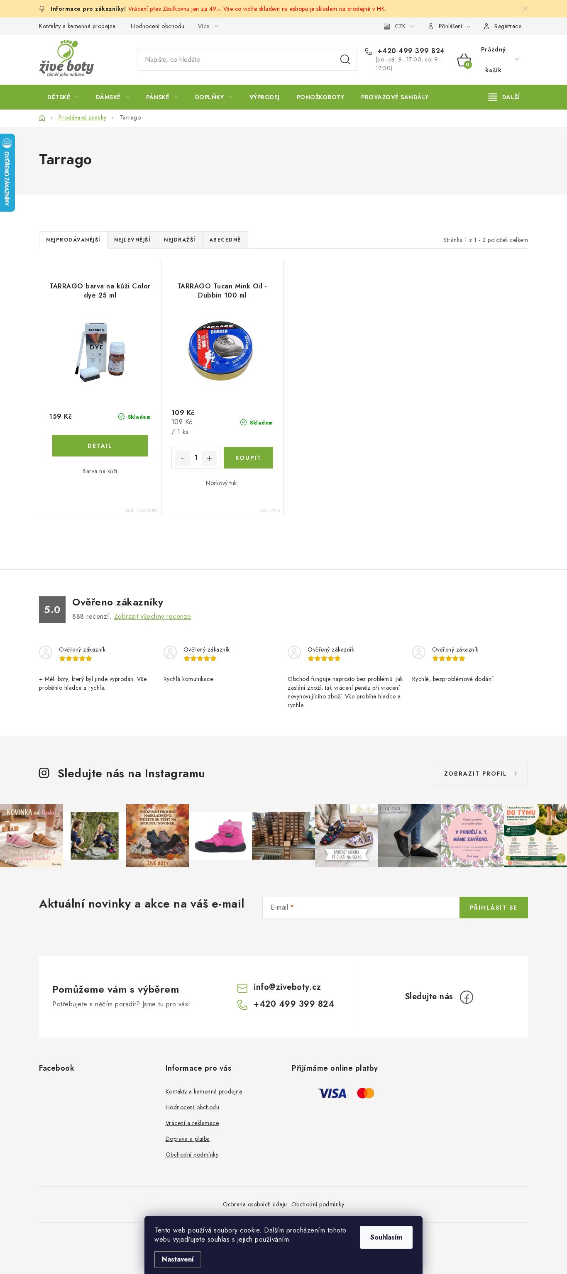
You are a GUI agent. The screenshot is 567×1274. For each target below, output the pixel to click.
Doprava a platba (188, 1139)
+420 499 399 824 (410, 51)
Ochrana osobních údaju (255, 1204)
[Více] (504, 97)
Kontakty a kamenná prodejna (77, 26)
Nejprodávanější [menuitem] (73, 240)
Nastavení (178, 1259)
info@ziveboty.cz (287, 987)
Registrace (507, 26)
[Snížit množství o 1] (182, 458)
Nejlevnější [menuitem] (132, 240)
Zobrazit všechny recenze (152, 616)
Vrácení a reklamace (192, 1123)
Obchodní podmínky (192, 1154)
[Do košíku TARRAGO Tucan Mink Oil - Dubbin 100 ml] (248, 458)
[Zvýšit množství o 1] (209, 458)
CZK (400, 26)
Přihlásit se (494, 907)
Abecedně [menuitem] (225, 240)
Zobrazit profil (475, 773)
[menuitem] (63, 97)
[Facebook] (466, 997)
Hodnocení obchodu (158, 26)
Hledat (345, 60)
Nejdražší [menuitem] (180, 240)
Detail (100, 445)
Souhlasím (386, 1237)
